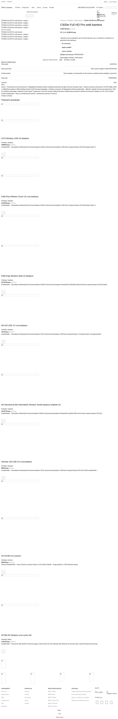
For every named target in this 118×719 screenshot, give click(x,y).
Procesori (3, 691)
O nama (27, 694)
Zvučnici (10, 560)
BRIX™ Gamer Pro (53, 700)
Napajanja (4, 706)
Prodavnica (28, 697)
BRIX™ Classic (52, 697)
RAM (2, 697)
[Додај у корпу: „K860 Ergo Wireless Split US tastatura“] (3, 292)
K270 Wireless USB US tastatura (15, 138)
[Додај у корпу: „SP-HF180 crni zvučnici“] (3, 572)
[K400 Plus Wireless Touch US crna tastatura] (19, 165)
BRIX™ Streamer (53, 703)
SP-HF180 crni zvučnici (11, 556)
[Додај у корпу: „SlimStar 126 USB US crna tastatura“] (3, 478)
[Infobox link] (59, 8)
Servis (26, 700)
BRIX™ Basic (51, 694)
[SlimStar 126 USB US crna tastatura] (19, 441)
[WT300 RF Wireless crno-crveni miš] (19, 589)
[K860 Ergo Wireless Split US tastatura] (19, 230)
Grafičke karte (5, 700)
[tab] (50, 60)
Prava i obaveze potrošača (79, 694)
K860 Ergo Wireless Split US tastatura (17, 276)
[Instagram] (102, 702)
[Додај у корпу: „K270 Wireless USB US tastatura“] (3, 154)
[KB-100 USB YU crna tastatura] (19, 309)
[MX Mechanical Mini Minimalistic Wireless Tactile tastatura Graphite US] (19, 358)
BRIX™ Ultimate (52, 706)
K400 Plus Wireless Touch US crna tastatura (19, 196)
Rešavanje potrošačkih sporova (80, 700)
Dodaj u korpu (66, 47)
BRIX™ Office (52, 691)
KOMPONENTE (5, 688)
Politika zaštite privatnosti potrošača (81, 691)
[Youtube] (106, 702)
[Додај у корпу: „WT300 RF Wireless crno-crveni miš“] (3, 651)
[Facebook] (97, 702)
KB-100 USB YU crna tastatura (14, 325)
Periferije (70, 20)
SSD (2, 703)
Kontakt (27, 703)
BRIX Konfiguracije (54, 688)
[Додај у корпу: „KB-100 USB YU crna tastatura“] (3, 342)
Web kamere (78, 20)
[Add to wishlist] (3, 150)
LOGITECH (113, 64)
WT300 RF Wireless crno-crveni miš (16, 635)
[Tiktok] (111, 702)
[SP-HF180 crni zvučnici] (19, 498)
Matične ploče (5, 694)
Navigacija (28, 688)
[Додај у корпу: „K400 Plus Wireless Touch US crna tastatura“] (3, 213)
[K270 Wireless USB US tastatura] (19, 111)
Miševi (9, 639)
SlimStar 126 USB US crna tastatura (16, 462)
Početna (27, 691)
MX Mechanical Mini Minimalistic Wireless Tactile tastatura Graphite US (31, 405)
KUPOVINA (75, 688)
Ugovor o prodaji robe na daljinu (80, 697)
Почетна (63, 20)
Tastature (10, 142)
